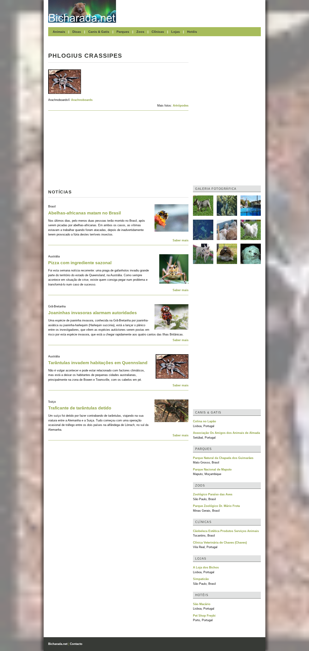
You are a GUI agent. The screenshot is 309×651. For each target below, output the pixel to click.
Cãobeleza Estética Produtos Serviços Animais (226, 531)
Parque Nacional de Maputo (212, 469)
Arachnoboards (82, 100)
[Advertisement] (191, 11)
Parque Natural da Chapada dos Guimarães (223, 458)
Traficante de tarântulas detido (79, 408)
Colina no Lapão (204, 421)
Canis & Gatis (98, 31)
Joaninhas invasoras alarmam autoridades (92, 312)
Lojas (175, 31)
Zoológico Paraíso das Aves (212, 494)
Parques (122, 31)
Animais (59, 31)
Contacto (76, 644)
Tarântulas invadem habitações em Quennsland (97, 362)
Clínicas (158, 31)
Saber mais (180, 240)
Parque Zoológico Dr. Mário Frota (216, 506)
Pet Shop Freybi (204, 615)
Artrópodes (180, 105)
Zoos (140, 31)
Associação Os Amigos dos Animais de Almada (226, 433)
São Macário (201, 604)
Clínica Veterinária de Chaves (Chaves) (220, 542)
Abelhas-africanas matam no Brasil (84, 213)
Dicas (76, 31)
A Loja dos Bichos (206, 567)
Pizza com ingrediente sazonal (80, 262)
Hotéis (192, 31)
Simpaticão (201, 579)
